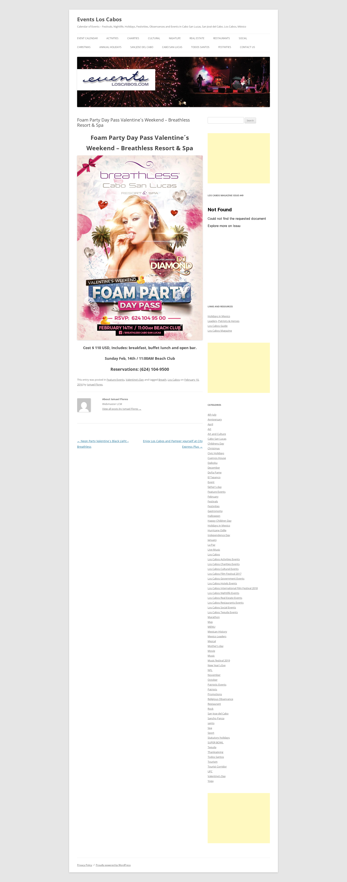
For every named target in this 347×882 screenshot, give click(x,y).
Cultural (154, 38)
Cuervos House (217, 458)
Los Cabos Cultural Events (223, 569)
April (210, 424)
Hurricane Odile (217, 530)
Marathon (214, 617)
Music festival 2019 (219, 660)
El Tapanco (214, 477)
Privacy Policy (84, 865)
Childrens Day (216, 443)
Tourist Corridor (217, 766)
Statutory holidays (219, 737)
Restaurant (214, 704)
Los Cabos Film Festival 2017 (224, 573)
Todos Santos (200, 47)
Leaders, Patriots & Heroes (223, 321)
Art (209, 429)
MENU (211, 627)
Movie (211, 651)
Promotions (215, 694)
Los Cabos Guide (218, 326)
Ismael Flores (95, 384)
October (212, 680)
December (214, 467)
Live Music (214, 549)
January (212, 540)
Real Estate (197, 38)
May (210, 622)
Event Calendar (87, 38)
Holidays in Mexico (219, 316)
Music (211, 655)
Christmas (84, 47)
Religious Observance (220, 699)
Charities (133, 38)
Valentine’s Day (135, 379)
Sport (211, 733)
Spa (210, 728)
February (213, 496)
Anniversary (215, 419)
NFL (210, 670)
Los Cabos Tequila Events (223, 612)
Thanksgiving (215, 752)
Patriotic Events (217, 684)
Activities (112, 38)
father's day (215, 487)
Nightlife (175, 38)
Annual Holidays (110, 47)
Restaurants (221, 38)
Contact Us (247, 47)
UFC (210, 771)
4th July (212, 414)
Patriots (212, 689)
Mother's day (216, 646)
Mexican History (217, 631)
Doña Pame (214, 472)
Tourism (212, 761)
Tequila (212, 747)
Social (243, 38)
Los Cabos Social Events (222, 607)
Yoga (210, 781)
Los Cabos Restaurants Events (226, 602)
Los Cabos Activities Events (224, 559)
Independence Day (219, 535)
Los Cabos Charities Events (224, 564)
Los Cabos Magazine (220, 330)
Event (211, 482)
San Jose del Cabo (141, 47)
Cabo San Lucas (172, 47)
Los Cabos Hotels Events (222, 583)
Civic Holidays (216, 453)
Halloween (214, 516)
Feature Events (116, 379)
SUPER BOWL (216, 742)
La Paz (211, 545)
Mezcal (212, 641)
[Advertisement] (239, 158)
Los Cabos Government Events (226, 578)
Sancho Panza (216, 718)
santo (211, 723)
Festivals (213, 501)
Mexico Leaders (217, 636)
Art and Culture (217, 434)
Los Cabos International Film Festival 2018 (233, 588)
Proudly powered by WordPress (113, 865)
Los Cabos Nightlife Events (223, 593)
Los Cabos (174, 379)
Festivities (224, 47)
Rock (210, 708)
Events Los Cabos (99, 19)
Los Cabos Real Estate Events (225, 598)
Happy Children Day (220, 520)
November (214, 675)
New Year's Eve (217, 665)
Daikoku (212, 463)
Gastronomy (215, 511)
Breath (162, 379)
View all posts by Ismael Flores (121, 409)
